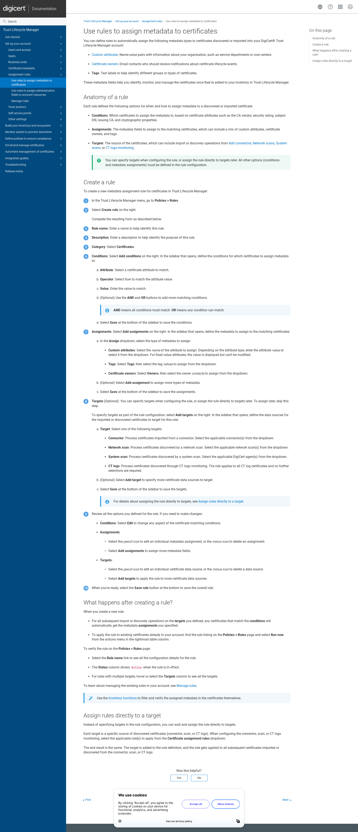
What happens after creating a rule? (331, 52)
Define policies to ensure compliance (28, 138)
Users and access (19, 49)
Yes (179, 777)
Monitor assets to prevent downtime (28, 132)
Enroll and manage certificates (24, 145)
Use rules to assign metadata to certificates (31, 82)
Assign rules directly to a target (332, 60)
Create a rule (320, 44)
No (199, 777)
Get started (12, 37)
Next (286, 799)
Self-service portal (19, 113)
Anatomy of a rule (323, 38)
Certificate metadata (21, 68)
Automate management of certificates (29, 151)
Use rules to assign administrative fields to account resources (32, 92)
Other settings (17, 119)
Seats (12, 56)
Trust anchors (17, 107)
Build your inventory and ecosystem (28, 125)
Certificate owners (105, 64)
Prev (88, 799)
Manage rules (20, 101)
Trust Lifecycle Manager (21, 30)
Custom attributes (105, 55)
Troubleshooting (15, 164)
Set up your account (18, 43)
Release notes (14, 171)
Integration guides (17, 158)
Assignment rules (19, 74)
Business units (17, 62)
